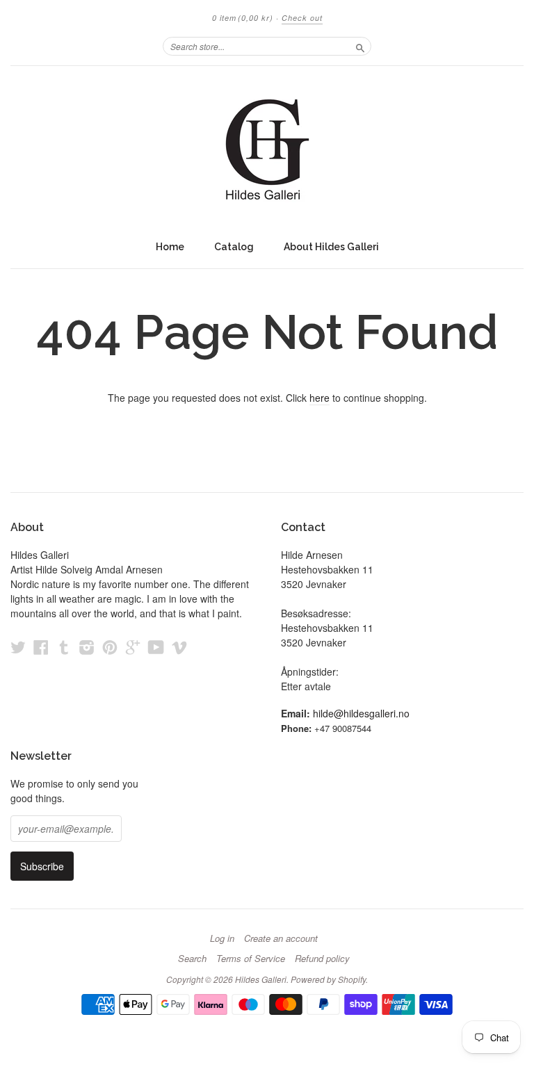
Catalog (234, 246)
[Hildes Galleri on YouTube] (156, 647)
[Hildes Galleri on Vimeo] (179, 647)
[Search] (360, 46)
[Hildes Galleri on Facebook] (41, 647)
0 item (242, 18)
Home (170, 246)
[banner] (267, 149)
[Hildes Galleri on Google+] (132, 647)
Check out (302, 18)
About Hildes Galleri (331, 246)
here (319, 398)
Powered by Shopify (328, 979)
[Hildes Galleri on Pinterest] (110, 647)
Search (192, 958)
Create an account (281, 938)
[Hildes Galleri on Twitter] (18, 647)
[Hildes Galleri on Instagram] (87, 647)
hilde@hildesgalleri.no (361, 713)
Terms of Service (250, 958)
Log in (222, 938)
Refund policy (322, 958)
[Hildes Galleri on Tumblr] (64, 647)
